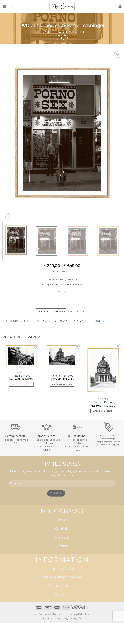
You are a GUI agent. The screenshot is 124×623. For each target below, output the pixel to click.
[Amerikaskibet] (21, 356)
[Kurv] (120, 6)
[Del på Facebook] (59, 292)
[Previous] (9, 135)
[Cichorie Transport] (62, 356)
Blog (48, 614)
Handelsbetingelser (62, 577)
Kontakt (62, 528)
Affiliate (62, 537)
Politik (78, 32)
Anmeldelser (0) (78, 311)
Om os (62, 519)
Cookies (62, 594)
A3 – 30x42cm (62, 321)
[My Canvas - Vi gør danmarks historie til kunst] (62, 6)
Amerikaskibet (21, 375)
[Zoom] (7, 216)
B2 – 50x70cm (80, 321)
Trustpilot (46, 450)
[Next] (115, 135)
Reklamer (77, 284)
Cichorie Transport (62, 375)
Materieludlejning (77, 614)
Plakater (63, 32)
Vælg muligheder (21, 384)
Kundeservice (62, 568)
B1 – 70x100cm (98, 321)
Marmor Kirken (103, 402)
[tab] (51, 311)
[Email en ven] (65, 292)
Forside (46, 32)
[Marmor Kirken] (103, 369)
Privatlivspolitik (62, 585)
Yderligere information (51, 311)
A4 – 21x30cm (45, 321)
